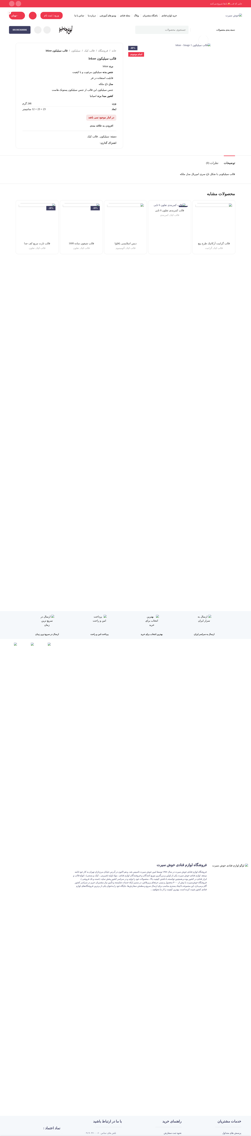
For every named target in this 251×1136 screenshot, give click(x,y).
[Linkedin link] (85, 143)
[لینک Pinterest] (89, 143)
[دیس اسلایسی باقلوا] (125, 221)
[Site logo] (233, 15)
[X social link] (93, 143)
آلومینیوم (120, 248)
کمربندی (164, 215)
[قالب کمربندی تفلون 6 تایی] (169, 205)
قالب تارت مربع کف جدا (37, 243)
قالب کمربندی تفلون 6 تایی (169, 210)
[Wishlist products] (32, 15)
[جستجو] (139, 30)
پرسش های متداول (231, 1133)
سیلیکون (75, 50)
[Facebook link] (98, 143)
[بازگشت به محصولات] (29, 51)
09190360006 (20, 29)
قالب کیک (89, 50)
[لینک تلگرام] (76, 143)
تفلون (76, 248)
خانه (114, 50)
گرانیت (208, 248)
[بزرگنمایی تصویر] (203, 40)
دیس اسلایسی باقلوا (126, 243)
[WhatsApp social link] (12, 3)
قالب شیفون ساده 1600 (81, 243)
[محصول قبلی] (33, 51)
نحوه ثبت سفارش (173, 1133)
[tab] (229, 161)
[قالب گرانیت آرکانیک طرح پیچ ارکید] (214, 221)
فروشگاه (103, 50)
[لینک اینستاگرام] (18, 3)
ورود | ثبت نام (51, 15)
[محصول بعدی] (24, 51)
